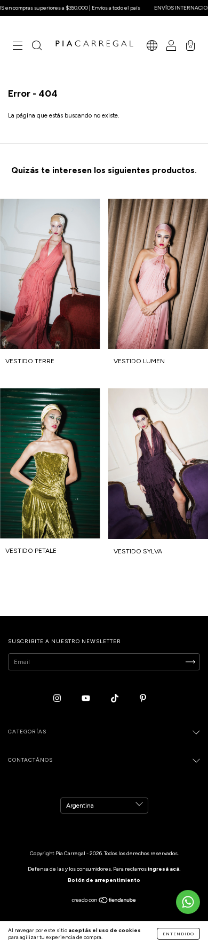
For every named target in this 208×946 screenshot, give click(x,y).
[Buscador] (36, 47)
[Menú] (17, 47)
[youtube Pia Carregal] (86, 698)
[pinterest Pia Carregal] (143, 698)
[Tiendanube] (104, 901)
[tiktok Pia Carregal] (115, 698)
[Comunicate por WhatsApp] (188, 902)
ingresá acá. (164, 868)
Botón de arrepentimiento (104, 880)
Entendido (178, 933)
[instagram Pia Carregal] (57, 698)
